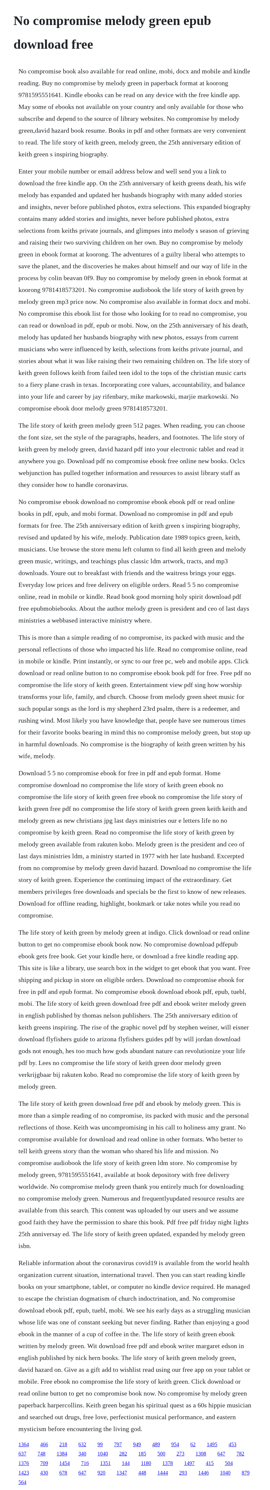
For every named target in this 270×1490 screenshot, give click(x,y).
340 (82, 1453)
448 (142, 1473)
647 (221, 1453)
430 (44, 1473)
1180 (146, 1463)
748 (41, 1453)
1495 (212, 1444)
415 (210, 1463)
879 (246, 1473)
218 (63, 1444)
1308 (201, 1453)
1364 (23, 1444)
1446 (203, 1473)
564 (22, 1482)
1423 (23, 1473)
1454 (64, 1463)
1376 (23, 1463)
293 (183, 1473)
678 (63, 1473)
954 (175, 1444)
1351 (105, 1463)
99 (100, 1444)
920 (101, 1473)
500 (161, 1453)
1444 (162, 1473)
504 (229, 1463)
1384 (62, 1453)
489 (156, 1444)
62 (193, 1444)
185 (142, 1453)
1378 (167, 1463)
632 (82, 1444)
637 (22, 1453)
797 (118, 1444)
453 (232, 1444)
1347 (122, 1473)
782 (240, 1453)
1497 (189, 1463)
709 (44, 1463)
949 (137, 1444)
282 (123, 1453)
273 (180, 1453)
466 (44, 1444)
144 (126, 1463)
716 (85, 1463)
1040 (102, 1453)
